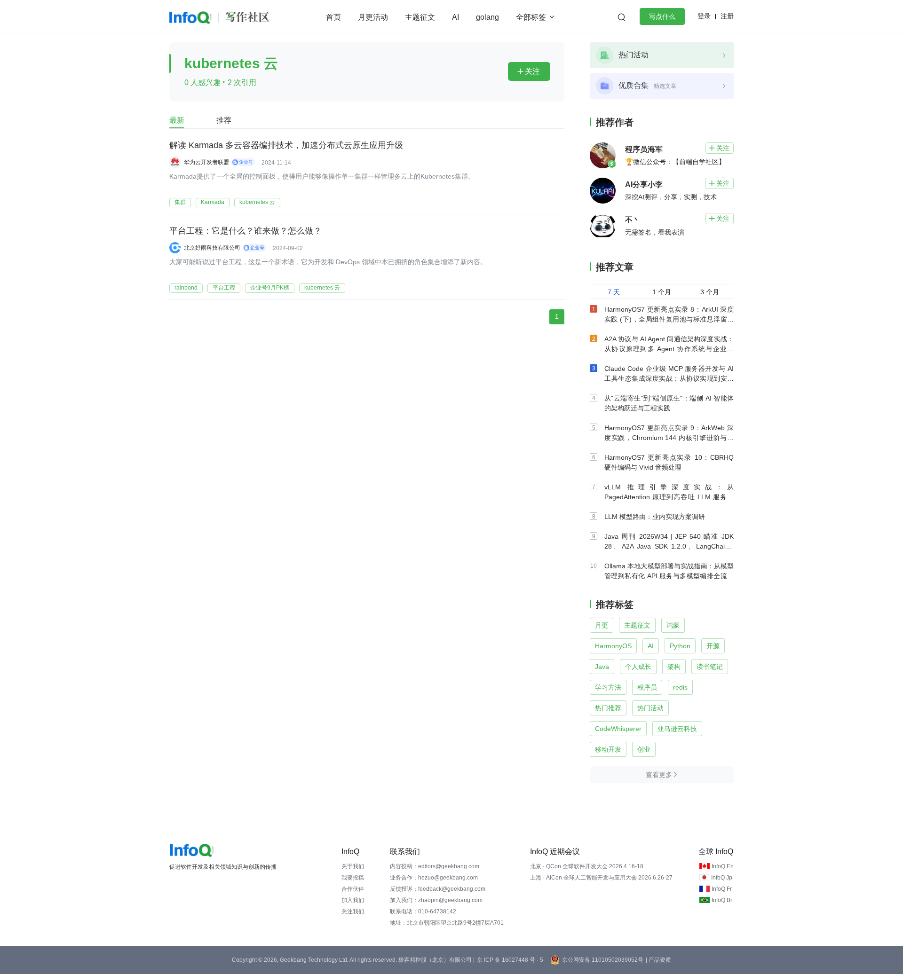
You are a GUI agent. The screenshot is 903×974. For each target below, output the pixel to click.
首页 (333, 17)
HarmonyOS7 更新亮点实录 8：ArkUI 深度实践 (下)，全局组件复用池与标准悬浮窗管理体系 (669, 319)
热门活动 (650, 708)
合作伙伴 (352, 889)
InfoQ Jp (721, 877)
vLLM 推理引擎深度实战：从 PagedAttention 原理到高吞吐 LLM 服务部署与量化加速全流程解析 (669, 497)
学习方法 (608, 687)
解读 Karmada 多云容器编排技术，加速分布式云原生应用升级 (286, 145)
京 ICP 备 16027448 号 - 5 (510, 960)
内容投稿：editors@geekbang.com (434, 866)
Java (602, 666)
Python (680, 646)
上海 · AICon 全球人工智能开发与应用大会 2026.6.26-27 (601, 877)
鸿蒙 (673, 625)
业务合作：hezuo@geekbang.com (434, 877)
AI (455, 17)
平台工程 (224, 287)
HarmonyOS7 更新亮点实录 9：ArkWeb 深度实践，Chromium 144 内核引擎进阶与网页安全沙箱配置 (669, 437)
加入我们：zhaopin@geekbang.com (436, 900)
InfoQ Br (722, 900)
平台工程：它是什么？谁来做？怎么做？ (245, 231)
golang (487, 17)
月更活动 (373, 17)
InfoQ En (723, 866)
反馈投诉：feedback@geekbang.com (437, 889)
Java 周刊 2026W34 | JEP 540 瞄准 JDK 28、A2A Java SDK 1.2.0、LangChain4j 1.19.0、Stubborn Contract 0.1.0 (669, 546)
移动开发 (608, 749)
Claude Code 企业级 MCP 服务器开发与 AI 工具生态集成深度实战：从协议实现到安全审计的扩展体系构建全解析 (669, 378)
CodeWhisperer (618, 728)
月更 (601, 625)
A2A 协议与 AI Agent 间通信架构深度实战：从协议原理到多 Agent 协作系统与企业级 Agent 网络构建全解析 (669, 348)
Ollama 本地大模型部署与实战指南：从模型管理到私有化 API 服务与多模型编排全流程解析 (669, 575)
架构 (674, 666)
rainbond (186, 287)
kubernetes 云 (257, 202)
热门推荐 (608, 708)
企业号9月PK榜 (269, 287)
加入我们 (352, 900)
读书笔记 (710, 666)
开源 (713, 646)
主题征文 (420, 17)
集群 (180, 202)
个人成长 (638, 666)
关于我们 (352, 866)
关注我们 (352, 911)
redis (680, 687)
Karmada (212, 202)
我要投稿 (352, 877)
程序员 (647, 687)
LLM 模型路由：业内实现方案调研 (654, 516)
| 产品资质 (658, 960)
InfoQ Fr (722, 889)
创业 (643, 749)
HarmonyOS (613, 646)
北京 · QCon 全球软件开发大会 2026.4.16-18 (586, 866)
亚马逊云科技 (677, 728)
